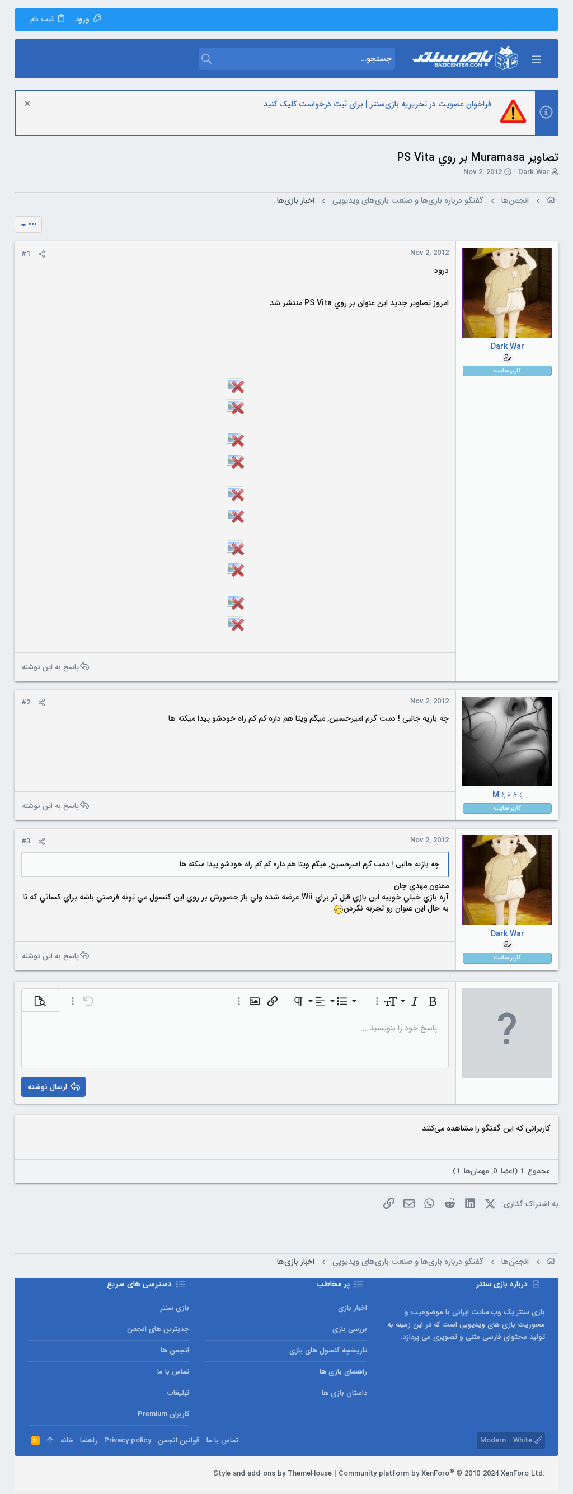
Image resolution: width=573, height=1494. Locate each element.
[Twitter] (50, 1473)
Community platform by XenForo (442, 1473)
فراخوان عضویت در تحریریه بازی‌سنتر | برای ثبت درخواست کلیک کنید (377, 104)
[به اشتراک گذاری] (41, 254)
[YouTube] (33, 1473)
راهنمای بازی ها (343, 1372)
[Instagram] (67, 1473)
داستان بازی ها (344, 1393)
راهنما (88, 1440)
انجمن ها (175, 1350)
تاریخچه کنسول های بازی (328, 1350)
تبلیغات (178, 1393)
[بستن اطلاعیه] (29, 105)
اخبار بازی (352, 1308)
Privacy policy (127, 1440)
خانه (66, 1440)
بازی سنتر (175, 1308)
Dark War (533, 172)
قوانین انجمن (179, 1440)
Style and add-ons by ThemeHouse (272, 1473)
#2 (25, 702)
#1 (25, 254)
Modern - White (507, 1440)
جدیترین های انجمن (158, 1329)
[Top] (50, 1440)
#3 (25, 841)
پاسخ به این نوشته (50, 667)
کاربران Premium (163, 1414)
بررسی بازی (349, 1329)
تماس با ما (173, 1372)
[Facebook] (83, 1473)
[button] (536, 59)
